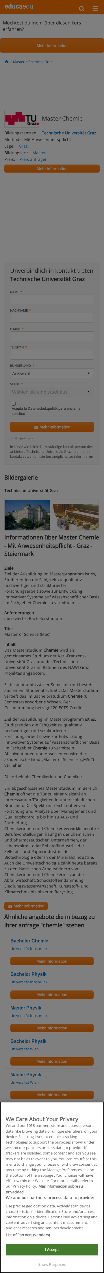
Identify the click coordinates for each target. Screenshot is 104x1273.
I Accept (52, 1249)
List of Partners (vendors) (28, 1234)
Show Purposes (52, 1264)
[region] (52, 1187)
